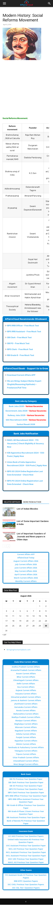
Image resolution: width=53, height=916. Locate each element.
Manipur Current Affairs (26, 720)
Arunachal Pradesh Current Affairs (26, 670)
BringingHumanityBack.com (18, 649)
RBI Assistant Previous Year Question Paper (26, 817)
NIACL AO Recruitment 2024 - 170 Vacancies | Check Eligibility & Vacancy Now (25, 443)
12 (20, 616)
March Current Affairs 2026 (26, 578)
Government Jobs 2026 (25, 411)
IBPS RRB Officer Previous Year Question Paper (26, 796)
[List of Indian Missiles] (9, 511)
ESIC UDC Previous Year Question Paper (25, 859)
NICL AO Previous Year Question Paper (26, 849)
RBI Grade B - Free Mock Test (20, 355)
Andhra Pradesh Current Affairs (26, 667)
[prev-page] (4, 546)
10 (6, 616)
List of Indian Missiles (27, 508)
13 (27, 616)
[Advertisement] (26, 90)
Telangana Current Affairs (26, 751)
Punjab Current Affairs (26, 737)
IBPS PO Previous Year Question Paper (26, 789)
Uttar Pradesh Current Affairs (26, 757)
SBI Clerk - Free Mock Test (19, 337)
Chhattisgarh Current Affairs (25, 680)
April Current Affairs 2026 (26, 574)
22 (40, 621)
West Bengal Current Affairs (26, 764)
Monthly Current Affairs (26, 581)
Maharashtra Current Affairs (25, 714)
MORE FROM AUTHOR (32, 502)
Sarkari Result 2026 (26, 424)
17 (6, 621)
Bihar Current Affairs (26, 677)
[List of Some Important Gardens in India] (9, 524)
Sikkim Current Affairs (26, 744)
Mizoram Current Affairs (26, 727)
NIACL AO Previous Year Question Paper (26, 862)
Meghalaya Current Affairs (26, 724)
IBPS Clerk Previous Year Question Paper (26, 792)
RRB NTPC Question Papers (26, 881)
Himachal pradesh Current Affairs (26, 697)
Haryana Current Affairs (26, 693)
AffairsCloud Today (25, 557)
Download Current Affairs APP (21, 375)
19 (20, 621)
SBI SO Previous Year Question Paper (26, 786)
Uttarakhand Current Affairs (25, 761)
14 (33, 616)
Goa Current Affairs (25, 687)
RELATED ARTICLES (12, 502)
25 (13, 625)
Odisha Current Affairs (26, 734)
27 (27, 625)
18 (13, 621)
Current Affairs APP (26, 554)
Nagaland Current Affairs (26, 730)
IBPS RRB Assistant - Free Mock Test (24, 331)
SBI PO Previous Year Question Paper (25, 779)
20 (27, 621)
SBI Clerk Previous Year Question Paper (25, 782)
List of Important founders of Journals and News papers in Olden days (31, 536)
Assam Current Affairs (26, 673)
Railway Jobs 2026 (26, 415)
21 (33, 621)
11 (13, 616)
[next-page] (8, 546)
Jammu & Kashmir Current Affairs (26, 700)
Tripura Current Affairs (26, 754)
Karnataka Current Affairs (25, 707)
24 (6, 625)
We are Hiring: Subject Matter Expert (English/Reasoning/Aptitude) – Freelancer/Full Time (24, 384)
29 (40, 625)
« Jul (4, 634)
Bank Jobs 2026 (26, 406)
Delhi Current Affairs (26, 683)
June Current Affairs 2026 (26, 567)
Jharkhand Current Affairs (25, 703)
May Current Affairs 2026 (26, 571)
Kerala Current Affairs (26, 710)
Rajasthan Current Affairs (26, 740)
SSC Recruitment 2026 (26, 420)
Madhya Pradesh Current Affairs (26, 717)
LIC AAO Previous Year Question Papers (25, 836)
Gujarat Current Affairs (26, 690)
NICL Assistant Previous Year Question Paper (26, 852)
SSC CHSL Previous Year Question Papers (26, 884)
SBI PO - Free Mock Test (18, 343)
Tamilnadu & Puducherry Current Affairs (26, 747)
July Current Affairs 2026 (26, 564)
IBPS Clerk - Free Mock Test (20, 349)
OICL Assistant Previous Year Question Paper (26, 855)
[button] (4, 3)
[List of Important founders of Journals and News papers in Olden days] (9, 536)
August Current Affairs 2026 (26, 561)
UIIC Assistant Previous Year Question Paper (26, 845)
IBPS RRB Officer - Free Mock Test (23, 325)
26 (20, 625)
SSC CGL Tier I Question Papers (26, 888)
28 (33, 625)
